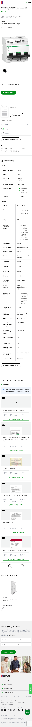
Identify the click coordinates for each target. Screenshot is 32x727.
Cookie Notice (14, 700)
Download (17, 115)
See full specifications (11, 139)
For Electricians (8, 688)
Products (7, 16)
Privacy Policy (12, 635)
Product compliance (5, 700)
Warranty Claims (4, 702)
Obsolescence (12, 702)
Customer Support (9, 692)
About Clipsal (7, 681)
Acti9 (20, 16)
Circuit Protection (14, 16)
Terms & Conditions (21, 702)
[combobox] (23, 644)
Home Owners (8, 685)
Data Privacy (21, 700)
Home (2, 16)
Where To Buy (9, 92)
